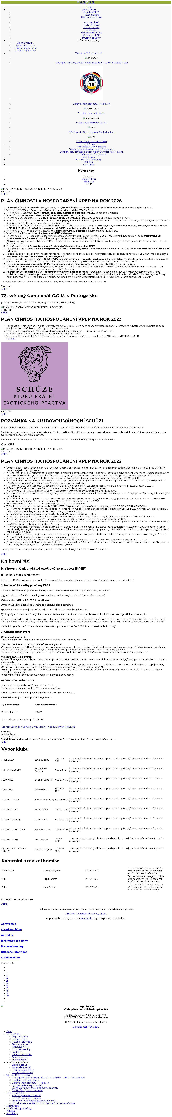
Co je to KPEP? (91, 12)
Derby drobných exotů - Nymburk (91, 104)
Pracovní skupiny (91, 38)
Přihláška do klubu (91, 32)
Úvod (89, 7)
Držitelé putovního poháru (91, 154)
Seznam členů (91, 22)
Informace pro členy (25, 48)
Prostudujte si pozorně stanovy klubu (86, 913)
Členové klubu (10, 957)
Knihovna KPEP (91, 35)
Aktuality (7, 935)
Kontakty (91, 30)
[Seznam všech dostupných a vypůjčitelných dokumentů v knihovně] (1, 727)
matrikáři (86, 918)
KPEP (4, 194)
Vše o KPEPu (89, 9)
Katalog (89, 162)
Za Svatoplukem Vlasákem (91, 146)
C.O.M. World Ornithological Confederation (91, 132)
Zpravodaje (8, 923)
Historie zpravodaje (91, 17)
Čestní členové (91, 25)
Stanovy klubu (91, 27)
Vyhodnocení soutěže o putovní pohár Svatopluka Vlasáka (91, 152)
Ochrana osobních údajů (86, 1027)
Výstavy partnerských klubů (91, 122)
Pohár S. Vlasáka (88, 144)
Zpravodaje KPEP (25, 45)
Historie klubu (91, 14)
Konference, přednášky (88, 159)
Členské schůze (25, 43)
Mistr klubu (89, 157)
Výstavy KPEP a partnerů (88, 53)
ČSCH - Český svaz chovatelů (91, 141)
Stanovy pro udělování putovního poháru (91, 149)
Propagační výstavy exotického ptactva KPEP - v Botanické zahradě (91, 62)
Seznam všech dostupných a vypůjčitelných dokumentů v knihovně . (39, 727)
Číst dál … (11, 338)
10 (7, 996)
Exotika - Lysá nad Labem (91, 113)
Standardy (88, 164)
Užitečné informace (25, 50)
